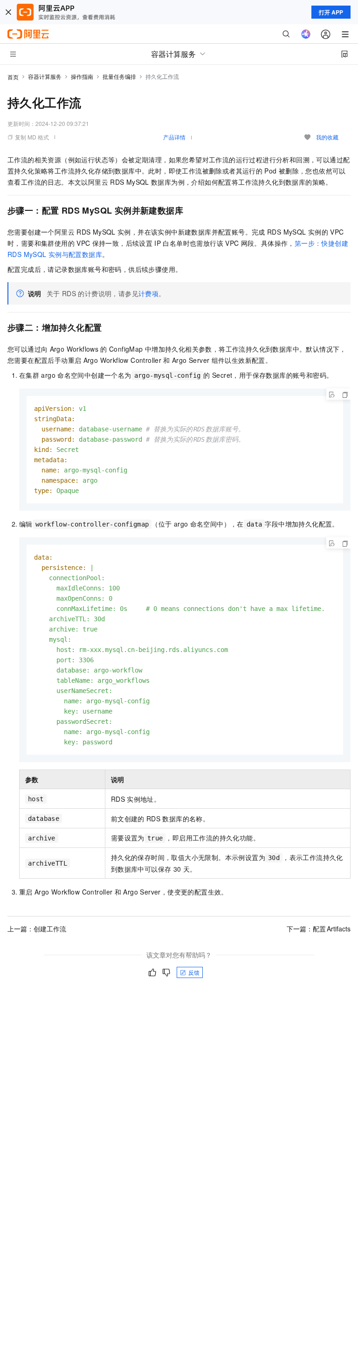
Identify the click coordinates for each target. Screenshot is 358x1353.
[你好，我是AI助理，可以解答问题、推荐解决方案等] (306, 34)
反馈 (194, 972)
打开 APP (331, 12)
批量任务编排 (119, 76)
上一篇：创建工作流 (36, 928)
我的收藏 (327, 137)
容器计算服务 (45, 76)
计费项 (148, 293)
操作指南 (82, 76)
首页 (13, 77)
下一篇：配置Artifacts (319, 928)
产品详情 (174, 137)
